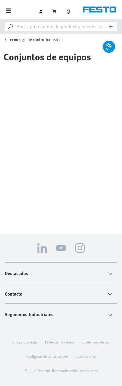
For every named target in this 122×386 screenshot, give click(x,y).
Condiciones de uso (95, 342)
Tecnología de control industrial (35, 39)
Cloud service (86, 356)
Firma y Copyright (25, 342)
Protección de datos (59, 342)
